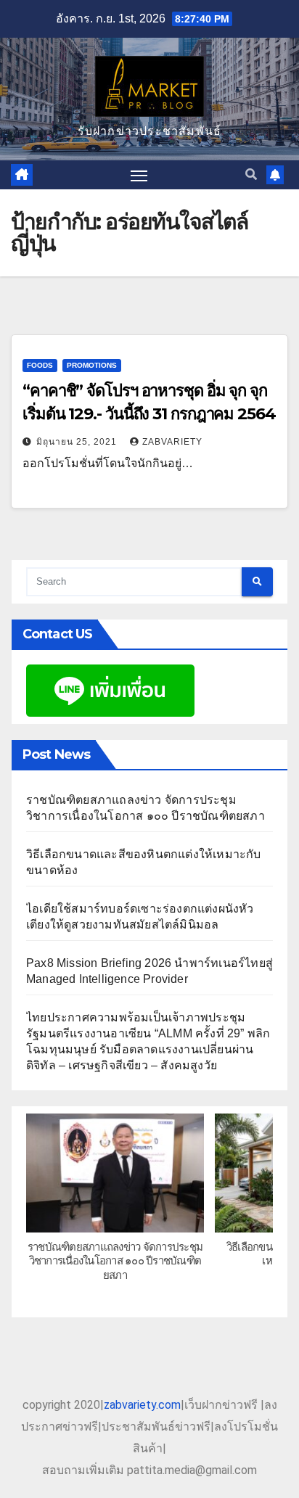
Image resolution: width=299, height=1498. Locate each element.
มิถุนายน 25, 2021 (78, 442)
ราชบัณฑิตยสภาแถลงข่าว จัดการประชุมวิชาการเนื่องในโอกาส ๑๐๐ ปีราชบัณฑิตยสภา (115, 1260)
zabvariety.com (142, 1405)
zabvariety (172, 442)
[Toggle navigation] (139, 175)
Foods (40, 365)
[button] (251, 174)
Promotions (92, 365)
